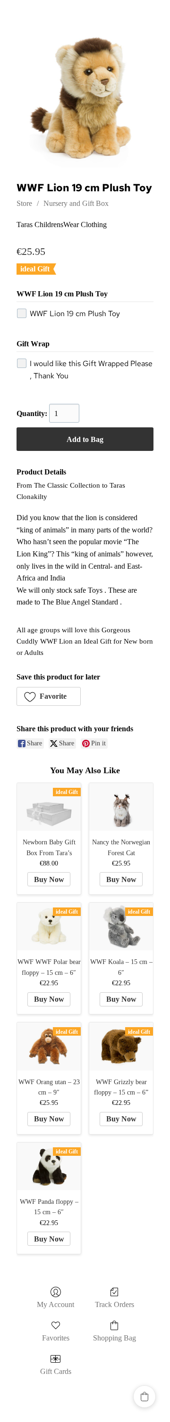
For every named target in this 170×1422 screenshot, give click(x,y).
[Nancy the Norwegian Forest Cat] (121, 807)
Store (24, 203)
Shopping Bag (114, 1338)
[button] (49, 696)
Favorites (55, 1338)
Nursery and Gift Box (76, 203)
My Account (55, 1304)
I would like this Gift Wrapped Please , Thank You (91, 370)
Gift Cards (55, 1371)
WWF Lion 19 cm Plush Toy (75, 314)
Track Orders (114, 1304)
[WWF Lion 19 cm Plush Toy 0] (85, 99)
